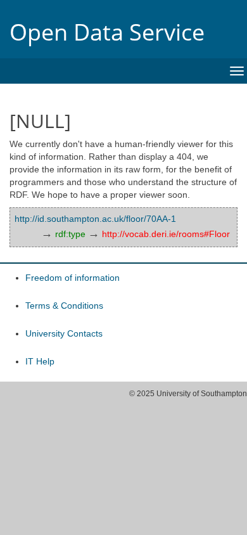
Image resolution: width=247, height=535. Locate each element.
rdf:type (70, 234)
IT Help (39, 361)
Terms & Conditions (64, 305)
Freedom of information (72, 278)
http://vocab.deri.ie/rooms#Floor (166, 234)
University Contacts (64, 333)
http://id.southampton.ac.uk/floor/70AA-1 (95, 219)
